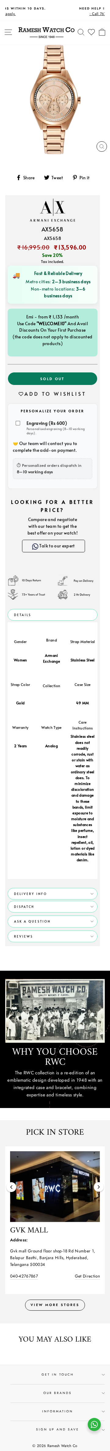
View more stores (55, 1304)
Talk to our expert (54, 546)
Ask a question (32, 921)
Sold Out (52, 378)
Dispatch (24, 906)
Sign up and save (57, 1429)
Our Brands (57, 1393)
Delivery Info (30, 894)
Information (57, 1411)
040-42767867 (24, 1276)
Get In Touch (58, 1374)
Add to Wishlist (55, 393)
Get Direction (87, 1276)
